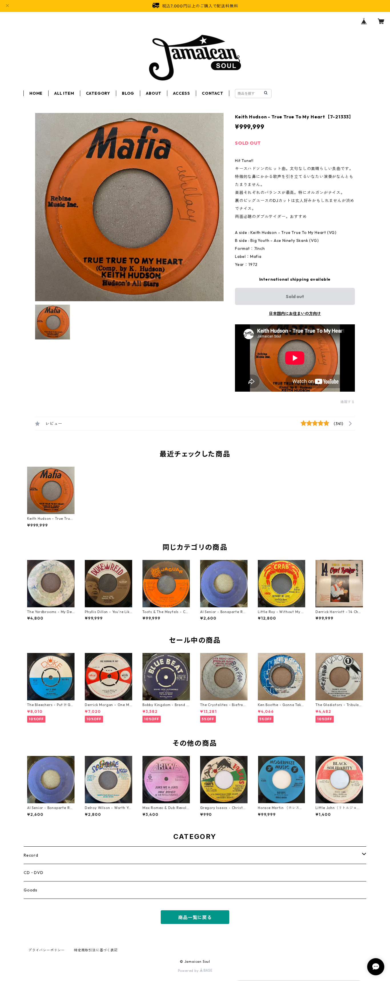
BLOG (128, 93)
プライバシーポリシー (46, 950)
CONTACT (212, 93)
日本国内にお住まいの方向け (295, 313)
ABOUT (153, 93)
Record (31, 855)
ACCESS (181, 93)
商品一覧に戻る (195, 917)
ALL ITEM (64, 93)
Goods (30, 890)
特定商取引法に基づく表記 (96, 950)
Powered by (189, 970)
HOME (36, 93)
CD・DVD (33, 872)
